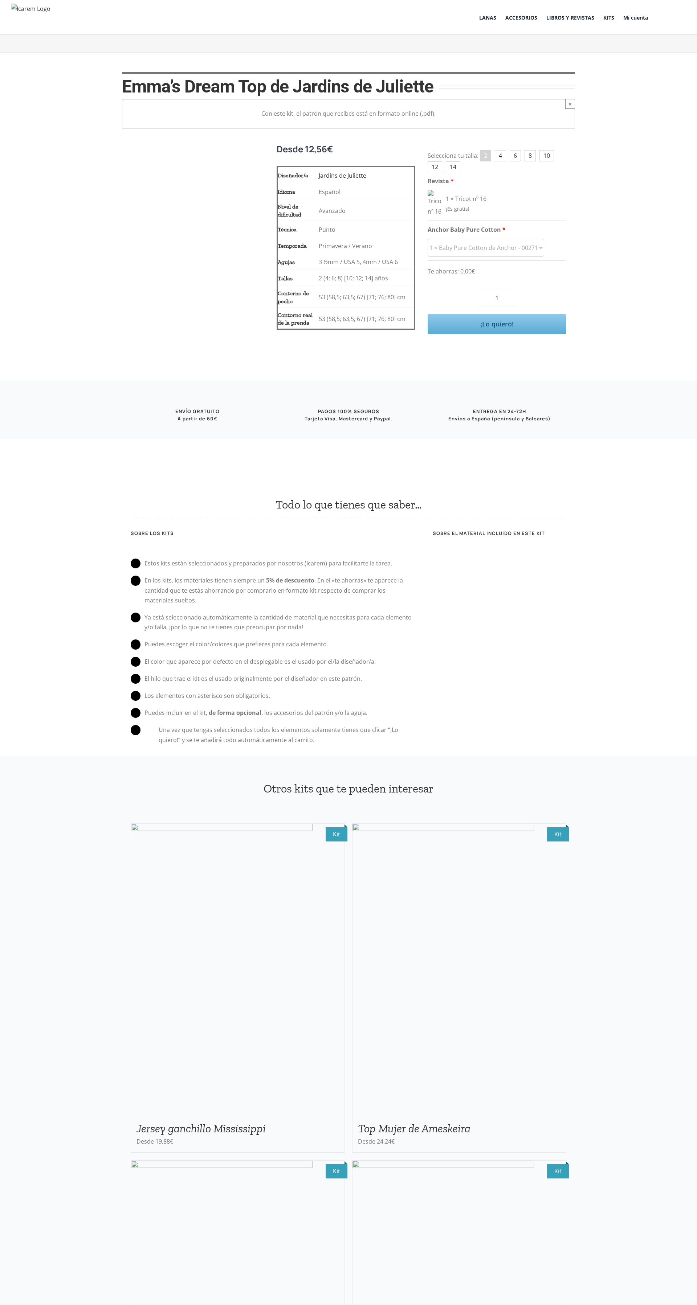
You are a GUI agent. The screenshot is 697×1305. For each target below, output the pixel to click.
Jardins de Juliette (342, 176)
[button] (675, 17)
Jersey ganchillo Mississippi (201, 1128)
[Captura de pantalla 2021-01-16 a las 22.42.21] (193, 158)
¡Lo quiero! (497, 324)
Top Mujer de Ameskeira (414, 1128)
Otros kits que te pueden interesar (348, 788)
